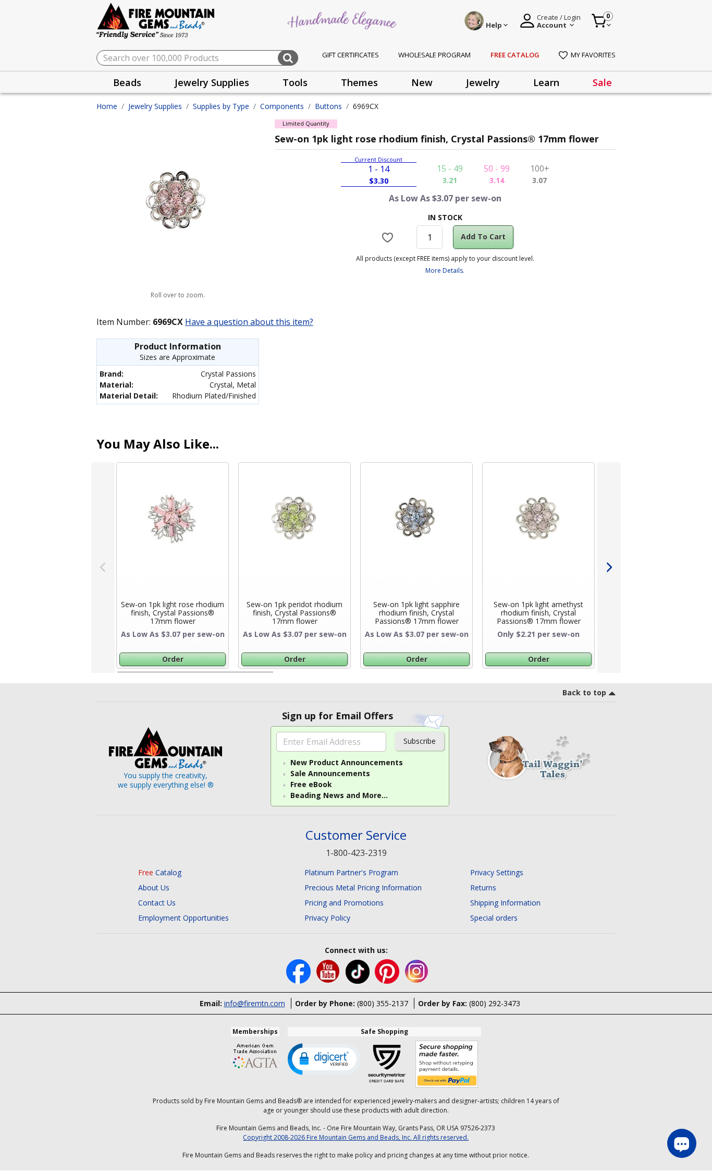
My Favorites (593, 54)
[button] (324, 1058)
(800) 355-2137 (382, 1003)
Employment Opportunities (183, 918)
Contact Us (157, 903)
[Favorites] (389, 237)
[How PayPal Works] (447, 1064)
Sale (602, 82)
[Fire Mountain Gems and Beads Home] (155, 20)
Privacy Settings (496, 872)
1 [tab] (122, 676)
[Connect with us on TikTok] (359, 970)
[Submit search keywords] (288, 58)
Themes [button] (359, 82)
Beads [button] (127, 82)
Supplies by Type (221, 106)
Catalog (159, 872)
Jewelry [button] (483, 82)
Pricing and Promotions (344, 903)
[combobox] (197, 58)
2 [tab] (283, 676)
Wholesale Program (434, 54)
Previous (103, 567)
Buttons (328, 106)
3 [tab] (444, 676)
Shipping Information (505, 903)
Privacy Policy (327, 918)
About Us (153, 887)
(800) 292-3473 (494, 1003)
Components (282, 106)
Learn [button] (546, 82)
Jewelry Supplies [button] (212, 82)
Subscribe (419, 741)
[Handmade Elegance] (343, 19)
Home (106, 106)
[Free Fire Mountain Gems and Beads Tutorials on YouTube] (329, 970)
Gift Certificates (350, 54)
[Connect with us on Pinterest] (388, 970)
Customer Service (356, 835)
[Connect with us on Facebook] (299, 970)
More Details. (444, 270)
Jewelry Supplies (155, 106)
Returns (483, 887)
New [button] (422, 82)
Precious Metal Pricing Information (363, 887)
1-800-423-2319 (356, 853)
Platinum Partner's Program (351, 872)
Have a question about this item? (249, 322)
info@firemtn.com (254, 1003)
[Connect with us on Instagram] (416, 970)
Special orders (494, 918)
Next (609, 567)
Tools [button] (295, 82)
